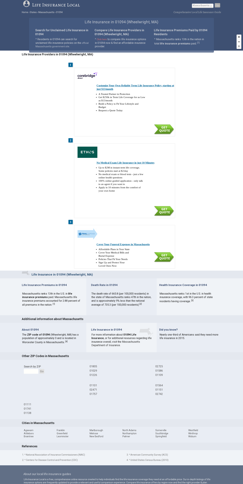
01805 (93, 366)
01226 (93, 375)
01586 (159, 370)
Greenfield (62, 433)
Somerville (160, 430)
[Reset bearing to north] (239, 46)
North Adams (129, 430)
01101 (93, 385)
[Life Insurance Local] (27, 4)
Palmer (126, 436)
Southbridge (161, 433)
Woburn (192, 436)
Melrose (94, 433)
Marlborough (96, 430)
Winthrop (193, 433)
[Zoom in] (239, 37)
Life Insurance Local (56, 4)
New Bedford (96, 436)
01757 (93, 394)
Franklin (61, 430)
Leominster (63, 436)
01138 (27, 413)
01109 (159, 375)
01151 (159, 389)
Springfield (161, 436)
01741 (27, 408)
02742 (159, 394)
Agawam (28, 430)
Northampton (129, 433)
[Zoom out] (239, 41)
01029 (93, 370)
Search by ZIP (32, 366)
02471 (93, 389)
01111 (27, 404)
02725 (159, 366)
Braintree (29, 436)
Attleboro (29, 433)
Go (217, 5)
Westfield (193, 430)
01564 (159, 385)
